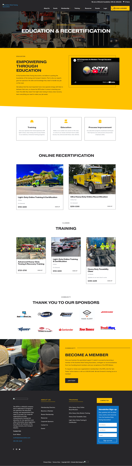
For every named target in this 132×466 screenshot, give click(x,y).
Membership (65, 8)
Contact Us (44, 425)
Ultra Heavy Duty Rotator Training (79, 413)
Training (77, 8)
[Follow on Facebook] (13, 449)
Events (55, 8)
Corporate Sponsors (47, 421)
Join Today (71, 381)
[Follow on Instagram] (16, 449)
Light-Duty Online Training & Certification (77, 421)
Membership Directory (48, 407)
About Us (47, 8)
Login (105, 8)
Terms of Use (56, 462)
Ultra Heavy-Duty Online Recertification (76, 408)
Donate (97, 8)
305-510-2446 (17, 441)
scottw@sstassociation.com (21, 438)
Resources (88, 8)
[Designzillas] (86, 462)
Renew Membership (47, 414)
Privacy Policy (47, 462)
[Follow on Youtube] (19, 449)
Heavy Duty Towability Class (77, 416)
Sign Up (57, 206)
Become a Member (120, 8)
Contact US (104, 400)
